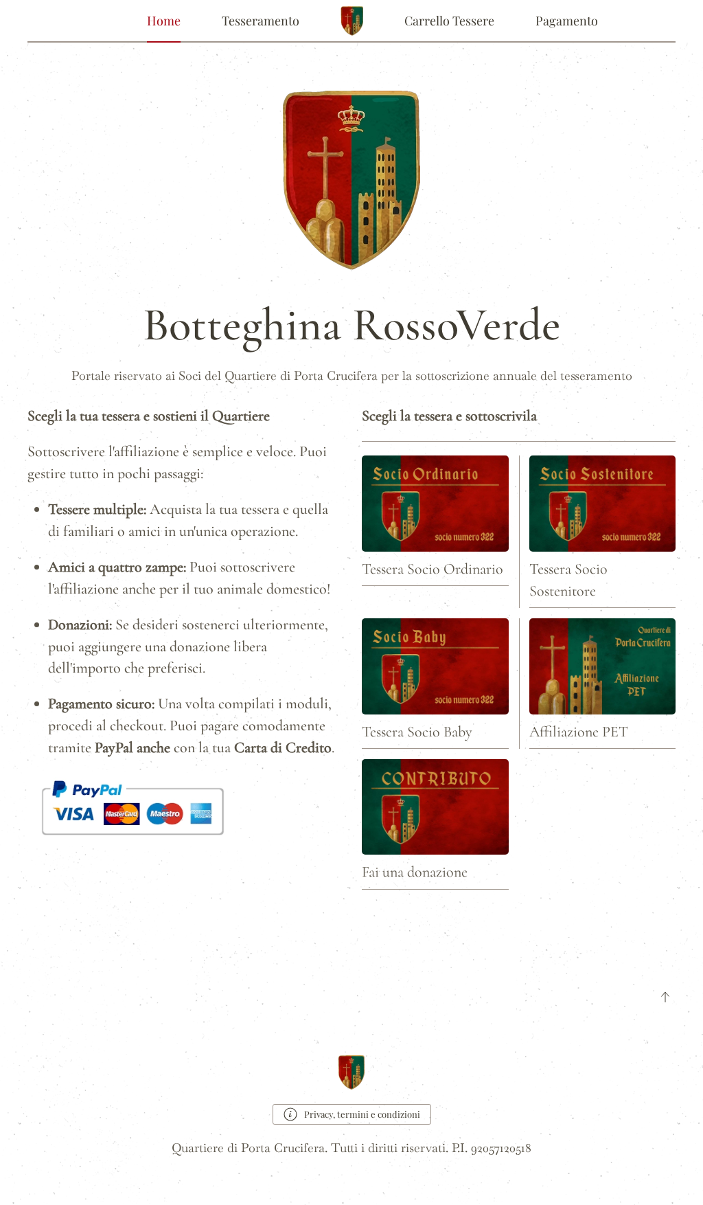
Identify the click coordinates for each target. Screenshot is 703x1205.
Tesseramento (260, 20)
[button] (665, 997)
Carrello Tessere (449, 20)
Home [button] (164, 20)
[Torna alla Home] (352, 20)
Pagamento (566, 20)
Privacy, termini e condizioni (362, 1114)
